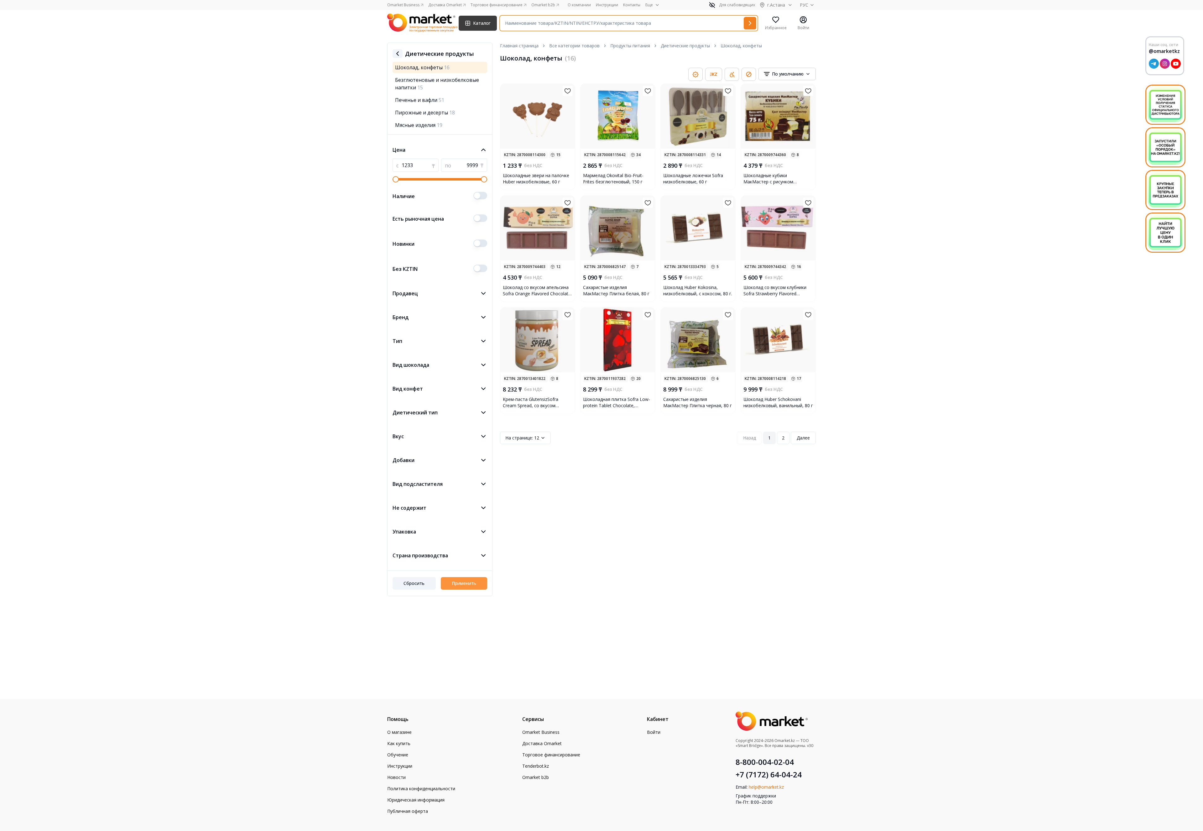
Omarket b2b (535, 777)
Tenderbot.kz (535, 766)
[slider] (396, 179)
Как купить (398, 743)
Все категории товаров (574, 46)
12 (522, 438)
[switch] (480, 195)
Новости (396, 777)
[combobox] (787, 74)
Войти (653, 732)
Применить (464, 583)
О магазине (399, 732)
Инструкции (607, 5)
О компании (579, 5)
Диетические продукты (685, 46)
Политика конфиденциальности (421, 789)
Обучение (397, 755)
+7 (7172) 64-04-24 (769, 775)
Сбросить (414, 583)
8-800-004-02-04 (765, 762)
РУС (804, 5)
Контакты (631, 5)
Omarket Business (541, 732)
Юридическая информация (416, 800)
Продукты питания (630, 46)
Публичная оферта (407, 811)
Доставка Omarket (542, 743)
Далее (803, 438)
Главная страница (519, 46)
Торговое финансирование (551, 755)
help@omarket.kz (766, 787)
